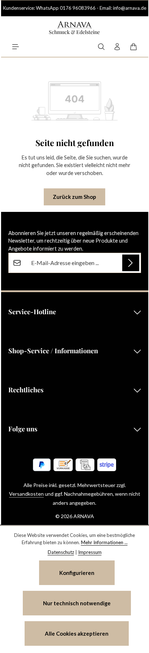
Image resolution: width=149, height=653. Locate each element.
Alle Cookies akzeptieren (76, 633)
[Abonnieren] (130, 263)
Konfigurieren (76, 572)
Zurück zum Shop (74, 196)
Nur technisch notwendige (77, 603)
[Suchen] (101, 46)
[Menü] (15, 46)
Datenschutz (61, 552)
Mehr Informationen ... (104, 542)
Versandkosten (26, 494)
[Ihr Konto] (117, 46)
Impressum (90, 552)
